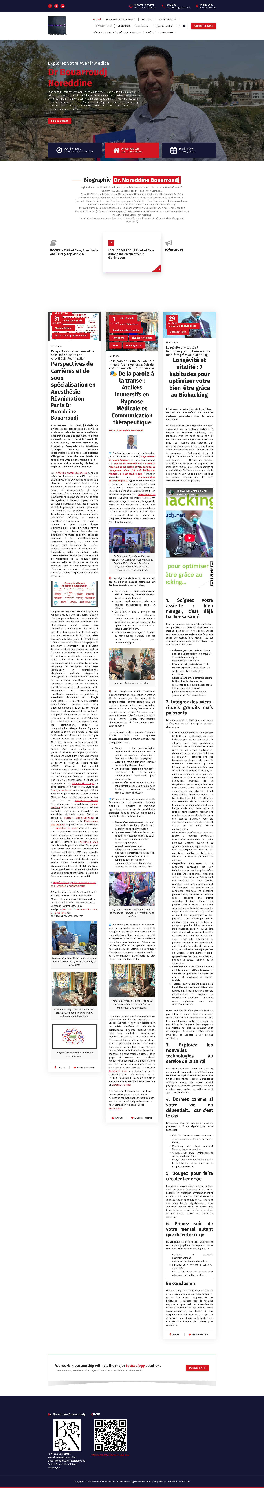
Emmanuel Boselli (86, 800)
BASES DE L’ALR (104, 26)
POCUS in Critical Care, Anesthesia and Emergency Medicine (74, 252)
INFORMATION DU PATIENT (119, 19)
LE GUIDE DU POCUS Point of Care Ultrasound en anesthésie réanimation (131, 253)
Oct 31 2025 (56, 346)
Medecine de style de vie (68, 320)
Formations (119, 337)
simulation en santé (66, 828)
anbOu (61, 1067)
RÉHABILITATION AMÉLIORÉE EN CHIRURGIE (116, 32)
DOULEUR (146, 19)
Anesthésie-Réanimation (126, 330)
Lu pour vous (61, 312)
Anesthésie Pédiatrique (125, 324)
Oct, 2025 (56, 320)
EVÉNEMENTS (123, 26)
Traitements (141, 26)
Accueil (97, 19)
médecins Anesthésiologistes (71, 473)
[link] (118, 1071)
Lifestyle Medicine (61, 790)
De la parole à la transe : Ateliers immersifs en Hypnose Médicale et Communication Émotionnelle (131, 364)
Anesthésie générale (123, 318)
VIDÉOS (150, 32)
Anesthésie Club (89, 841)
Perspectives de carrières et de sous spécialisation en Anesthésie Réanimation (72, 354)
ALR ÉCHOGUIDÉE (167, 19)
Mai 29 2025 (172, 342)
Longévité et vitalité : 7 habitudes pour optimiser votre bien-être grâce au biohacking (188, 351)
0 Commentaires (85, 1067)
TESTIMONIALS (166, 32)
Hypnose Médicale (142, 337)
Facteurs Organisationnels (79, 817)
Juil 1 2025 (114, 356)
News (115, 345)
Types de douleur (164, 26)
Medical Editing (63, 328)
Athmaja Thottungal (83, 783)
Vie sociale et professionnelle (71, 335)
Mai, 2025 (172, 320)
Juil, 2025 (114, 320)
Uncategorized (134, 345)
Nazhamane (115, 1108)
